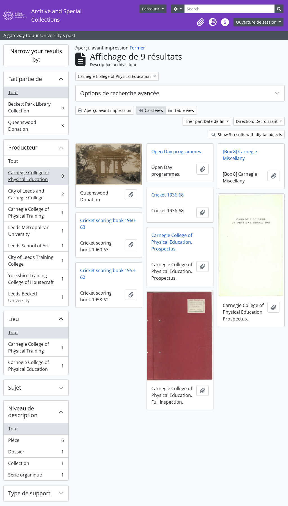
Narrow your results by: (36, 55)
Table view (183, 110)
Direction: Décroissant (257, 121)
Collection (36, 464)
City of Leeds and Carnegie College (36, 194)
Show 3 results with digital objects (249, 134)
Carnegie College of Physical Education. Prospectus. (171, 242)
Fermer (137, 48)
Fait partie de (25, 79)
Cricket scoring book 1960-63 (108, 223)
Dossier (36, 453)
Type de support (29, 493)
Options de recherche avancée (119, 93)
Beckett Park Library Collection (36, 107)
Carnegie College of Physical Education (36, 176)
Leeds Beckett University (36, 297)
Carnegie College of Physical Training (36, 212)
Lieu (13, 319)
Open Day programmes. (176, 151)
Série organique (36, 476)
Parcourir (151, 9)
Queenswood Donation (36, 125)
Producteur (22, 147)
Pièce (36, 441)
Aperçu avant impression (107, 110)
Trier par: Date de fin (205, 121)
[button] (200, 22)
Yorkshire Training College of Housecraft (36, 278)
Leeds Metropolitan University (36, 230)
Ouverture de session (257, 22)
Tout (13, 92)
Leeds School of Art (36, 247)
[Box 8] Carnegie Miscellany (240, 154)
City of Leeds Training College (36, 260)
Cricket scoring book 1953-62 (108, 273)
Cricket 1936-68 (167, 195)
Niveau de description (22, 412)
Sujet (14, 387)
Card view (153, 110)
